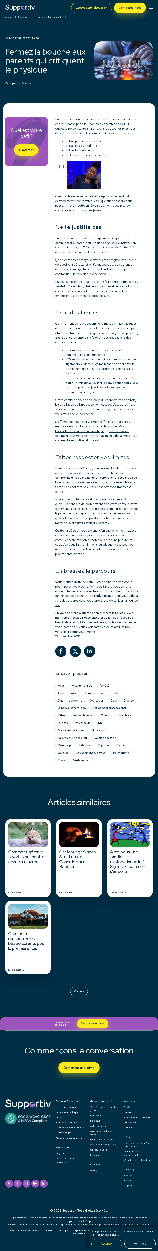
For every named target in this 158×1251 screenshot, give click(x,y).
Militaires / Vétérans (101, 1139)
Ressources (23, 17)
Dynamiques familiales (46, 17)
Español (128, 1180)
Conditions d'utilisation (137, 1160)
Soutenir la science (67, 1122)
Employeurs (96, 1115)
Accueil (9, 17)
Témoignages (63, 1132)
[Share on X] (75, 651)
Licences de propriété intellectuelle (137, 1144)
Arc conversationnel (67, 1107)
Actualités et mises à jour (138, 1117)
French (128, 1185)
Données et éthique (67, 1112)
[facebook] (18, 1184)
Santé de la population (103, 1144)
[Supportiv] (20, 8)
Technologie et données (70, 1127)
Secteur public (98, 1149)
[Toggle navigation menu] (151, 8)
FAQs (127, 1107)
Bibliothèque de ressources (65, 1160)
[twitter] (9, 1184)
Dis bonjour (130, 1122)
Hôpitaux (95, 1120)
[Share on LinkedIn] (89, 651)
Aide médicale (98, 1126)
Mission (128, 1112)
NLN (58, 1117)
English (128, 1175)
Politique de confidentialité (132, 1153)
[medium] (35, 1184)
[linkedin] (44, 1184)
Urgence (61, 1153)
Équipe (128, 1127)
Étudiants (95, 1155)
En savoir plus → (110, 1234)
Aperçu (94, 1170)
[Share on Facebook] (61, 651)
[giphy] (26, 1184)
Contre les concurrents (69, 1137)
